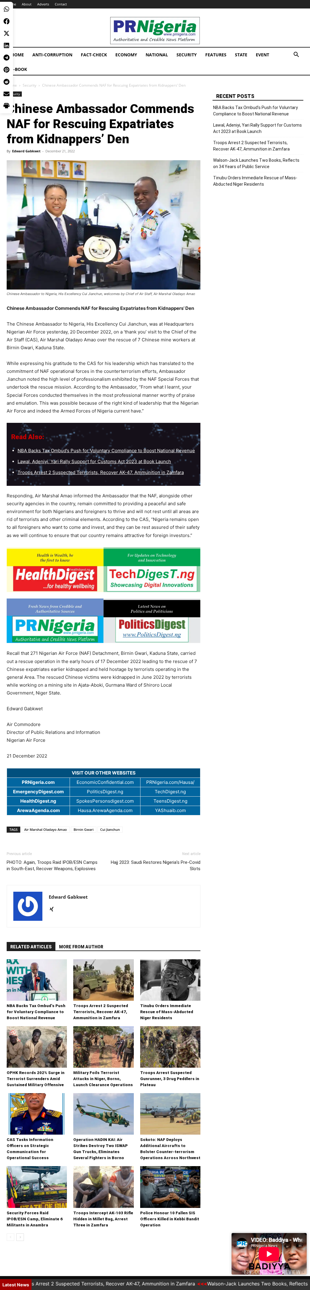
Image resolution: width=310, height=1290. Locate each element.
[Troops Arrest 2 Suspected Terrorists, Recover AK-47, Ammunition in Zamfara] (103, 980)
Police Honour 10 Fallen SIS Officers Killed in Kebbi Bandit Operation (169, 1219)
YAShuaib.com (170, 810)
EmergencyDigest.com (38, 791)
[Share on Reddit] (6, 82)
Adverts (43, 4)
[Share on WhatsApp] (6, 9)
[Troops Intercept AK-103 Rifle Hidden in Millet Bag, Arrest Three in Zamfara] (103, 1187)
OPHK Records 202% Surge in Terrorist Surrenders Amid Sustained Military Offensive (35, 1078)
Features (215, 55)
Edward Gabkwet (26, 151)
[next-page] (20, 1237)
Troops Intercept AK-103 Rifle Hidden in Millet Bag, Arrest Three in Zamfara (103, 1219)
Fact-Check (94, 55)
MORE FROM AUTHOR (81, 946)
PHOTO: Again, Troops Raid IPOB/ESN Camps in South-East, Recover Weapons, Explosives (52, 865)
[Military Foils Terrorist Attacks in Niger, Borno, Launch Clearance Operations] (103, 1047)
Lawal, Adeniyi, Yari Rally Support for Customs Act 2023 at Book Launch (94, 461)
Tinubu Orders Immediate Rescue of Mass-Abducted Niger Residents (166, 1011)
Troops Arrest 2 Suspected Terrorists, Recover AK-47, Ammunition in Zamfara (101, 472)
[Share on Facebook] (6, 21)
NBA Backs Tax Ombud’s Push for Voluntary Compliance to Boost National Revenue (106, 450)
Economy (126, 55)
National (157, 55)
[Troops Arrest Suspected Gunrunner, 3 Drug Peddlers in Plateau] (170, 1047)
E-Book (19, 69)
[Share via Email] (6, 94)
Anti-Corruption (52, 55)
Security (186, 55)
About (26, 4)
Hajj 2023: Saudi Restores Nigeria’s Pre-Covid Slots (155, 865)
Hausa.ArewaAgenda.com (105, 810)
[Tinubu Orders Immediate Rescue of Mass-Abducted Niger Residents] (170, 980)
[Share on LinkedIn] (6, 45)
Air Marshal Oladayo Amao (45, 829)
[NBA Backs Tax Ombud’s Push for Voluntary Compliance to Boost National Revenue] (37, 980)
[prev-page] (10, 1237)
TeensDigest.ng (170, 801)
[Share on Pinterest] (6, 70)
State (241, 55)
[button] (296, 55)
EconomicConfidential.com (105, 782)
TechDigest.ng (170, 791)
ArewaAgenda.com (38, 810)
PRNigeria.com (38, 782)
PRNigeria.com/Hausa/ (170, 782)
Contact (61, 4)
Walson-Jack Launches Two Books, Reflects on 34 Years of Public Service (256, 163)
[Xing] (54, 909)
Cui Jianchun (110, 829)
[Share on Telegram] (6, 57)
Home (17, 55)
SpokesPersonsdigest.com (105, 801)
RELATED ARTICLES (31, 946)
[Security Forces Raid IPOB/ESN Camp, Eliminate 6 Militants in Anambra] (37, 1187)
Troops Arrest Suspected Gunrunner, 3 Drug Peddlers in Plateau (169, 1078)
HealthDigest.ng (38, 801)
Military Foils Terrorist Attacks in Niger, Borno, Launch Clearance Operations (103, 1078)
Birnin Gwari (84, 829)
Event (262, 55)
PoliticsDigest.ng (105, 791)
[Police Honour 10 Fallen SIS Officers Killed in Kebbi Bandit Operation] (170, 1187)
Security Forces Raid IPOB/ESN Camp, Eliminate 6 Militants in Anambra (35, 1219)
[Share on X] (6, 33)
